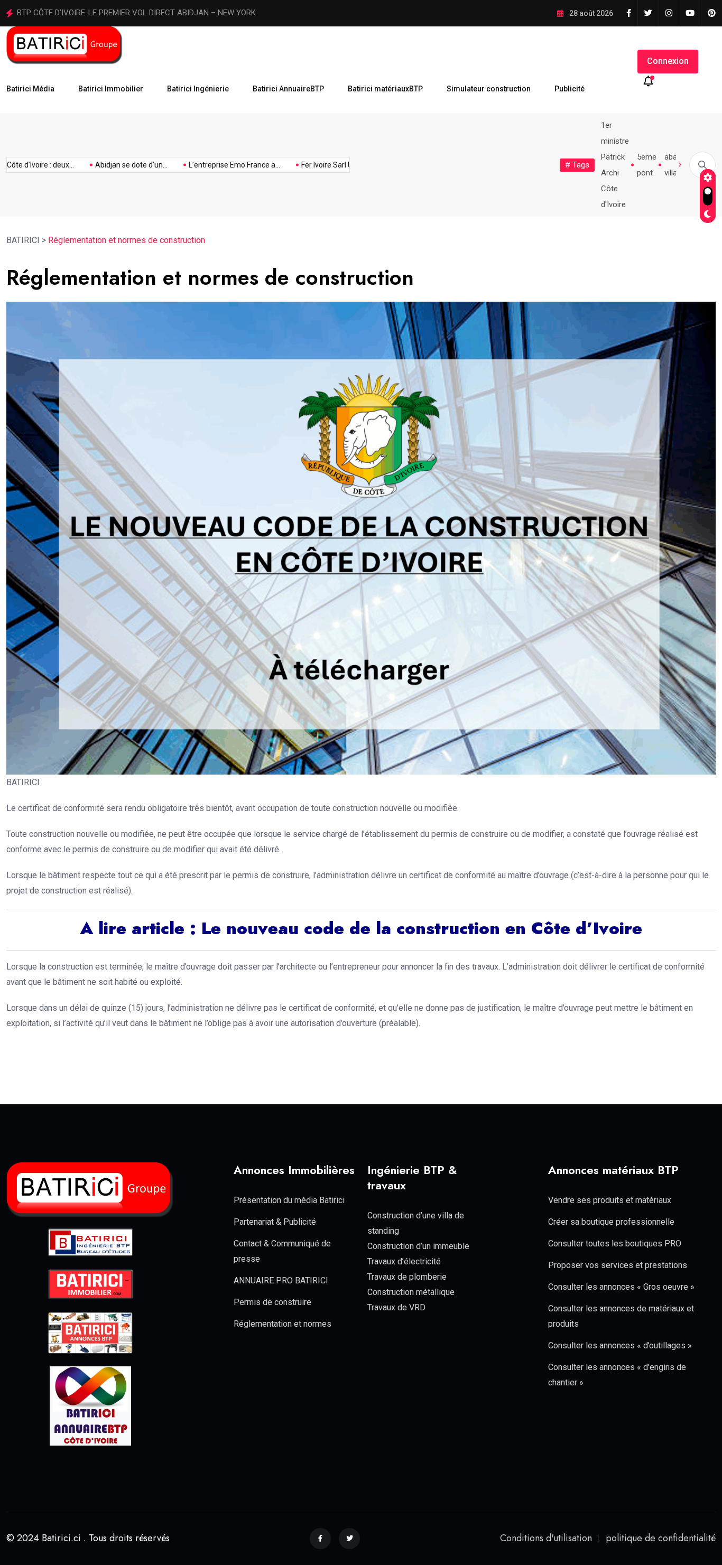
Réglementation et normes (282, 1324)
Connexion (668, 61)
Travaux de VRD (396, 1307)
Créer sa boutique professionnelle (611, 1222)
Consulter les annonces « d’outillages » (620, 1345)
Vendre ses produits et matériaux (609, 1200)
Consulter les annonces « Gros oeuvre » (621, 1287)
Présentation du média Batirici (289, 1200)
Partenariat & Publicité (275, 1222)
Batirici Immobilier (110, 89)
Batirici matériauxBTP (385, 89)
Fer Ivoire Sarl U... (309, 165)
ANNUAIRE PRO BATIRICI (281, 1280)
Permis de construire (272, 1302)
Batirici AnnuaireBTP (288, 89)
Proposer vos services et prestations (617, 1265)
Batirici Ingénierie (198, 89)
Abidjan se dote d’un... (111, 165)
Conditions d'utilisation (546, 1538)
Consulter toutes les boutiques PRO (614, 1243)
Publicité (569, 89)
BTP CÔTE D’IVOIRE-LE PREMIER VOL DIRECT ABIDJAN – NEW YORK (136, 12)
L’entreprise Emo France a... (214, 165)
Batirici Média (30, 89)
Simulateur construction (489, 89)
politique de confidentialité (661, 1538)
